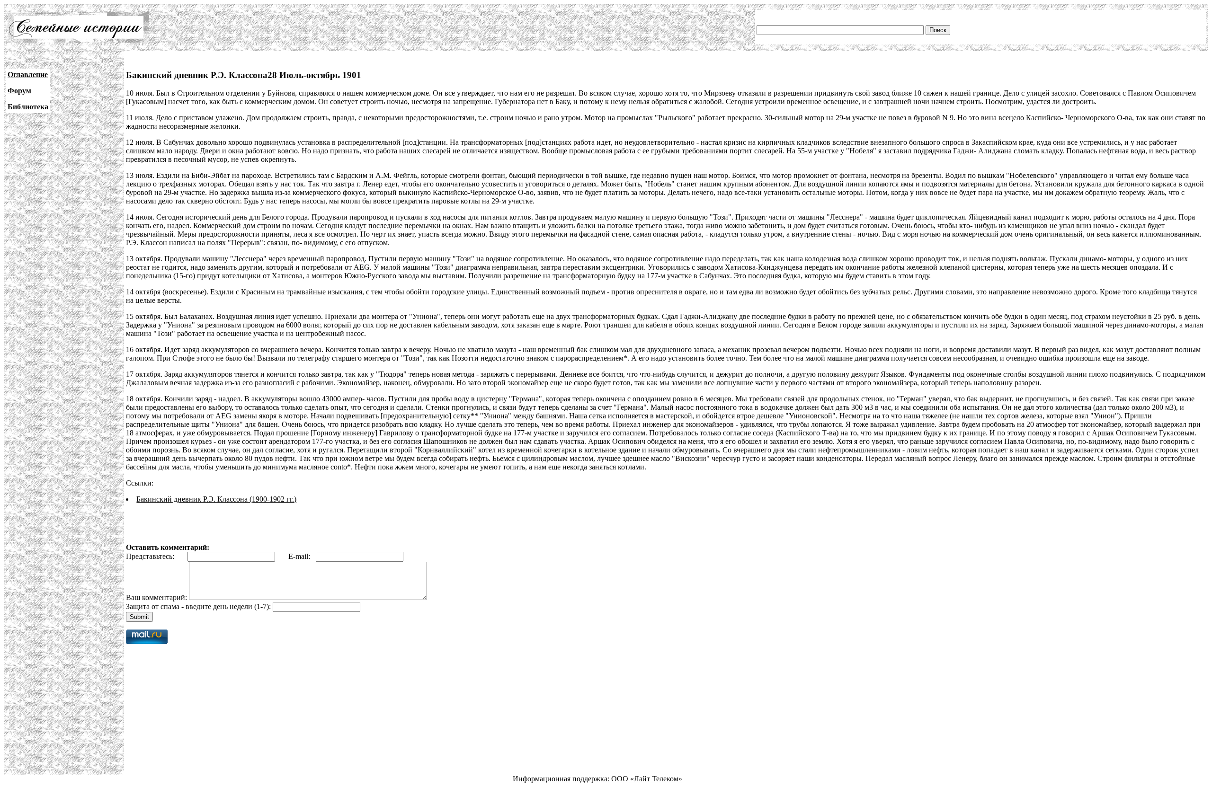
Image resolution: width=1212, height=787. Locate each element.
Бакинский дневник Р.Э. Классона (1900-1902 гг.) (216, 499)
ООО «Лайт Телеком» (646, 779)
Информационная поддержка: (562, 779)
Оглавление (28, 75)
